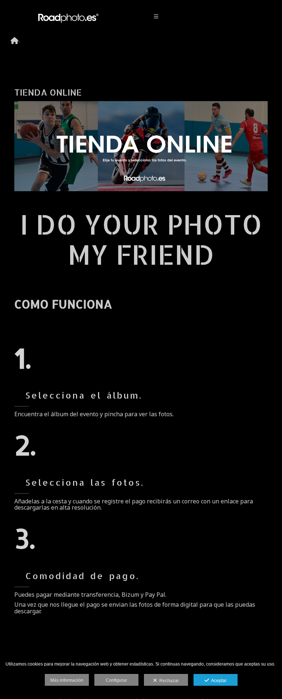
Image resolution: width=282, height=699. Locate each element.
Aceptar (218, 680)
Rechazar (168, 680)
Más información (66, 680)
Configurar (116, 680)
